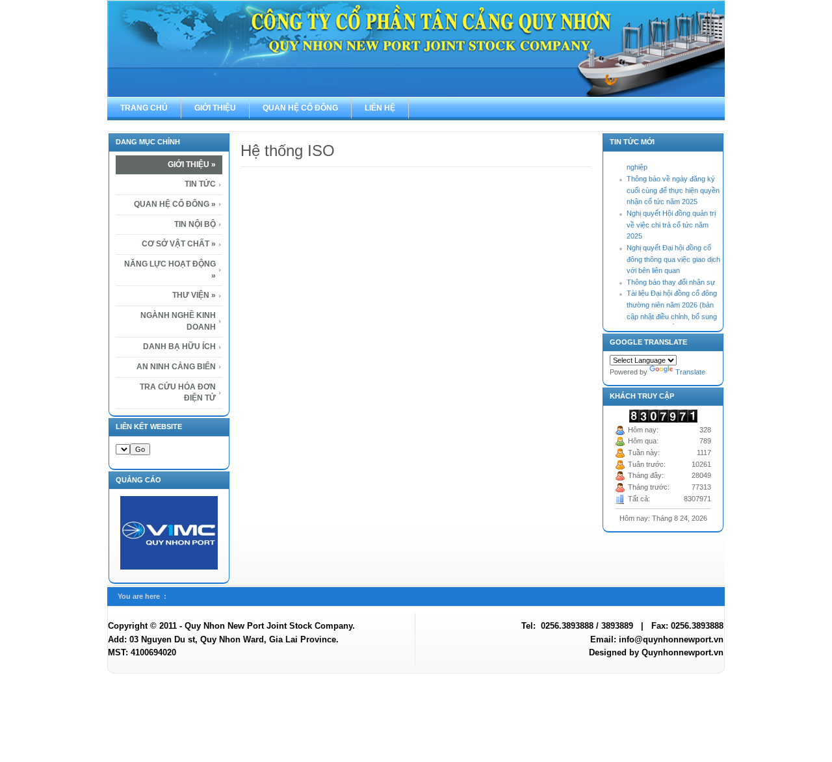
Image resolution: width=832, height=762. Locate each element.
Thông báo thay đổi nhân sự (671, 277)
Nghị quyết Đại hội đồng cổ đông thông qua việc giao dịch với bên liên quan (673, 254)
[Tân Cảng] (416, 49)
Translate (690, 372)
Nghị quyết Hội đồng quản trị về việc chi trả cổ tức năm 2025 (671, 219)
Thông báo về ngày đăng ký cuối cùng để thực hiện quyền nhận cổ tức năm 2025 (673, 185)
